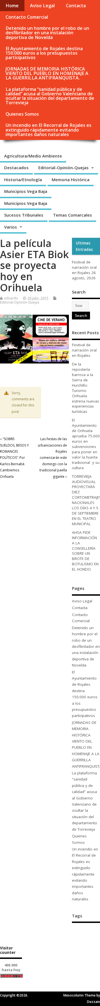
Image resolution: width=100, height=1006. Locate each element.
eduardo (11, 298)
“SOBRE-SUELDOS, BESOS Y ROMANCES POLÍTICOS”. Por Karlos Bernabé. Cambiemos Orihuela (14, 458)
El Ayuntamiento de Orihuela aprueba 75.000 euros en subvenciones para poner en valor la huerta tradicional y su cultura (86, 444)
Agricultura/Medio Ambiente (33, 156)
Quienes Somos (22, 114)
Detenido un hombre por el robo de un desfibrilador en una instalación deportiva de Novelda (47, 32)
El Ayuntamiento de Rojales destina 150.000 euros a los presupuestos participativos (44, 52)
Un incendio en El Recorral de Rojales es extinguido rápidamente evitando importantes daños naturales (48, 129)
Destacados (16, 167)
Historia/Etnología (23, 179)
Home (12, 6)
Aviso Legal (42, 6)
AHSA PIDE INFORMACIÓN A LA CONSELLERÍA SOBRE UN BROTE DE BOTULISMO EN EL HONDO (85, 551)
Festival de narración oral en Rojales (84, 267)
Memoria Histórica (70, 179)
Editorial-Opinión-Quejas (63, 167)
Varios (10, 227)
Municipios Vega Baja (25, 191)
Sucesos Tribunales (23, 215)
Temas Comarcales (72, 215)
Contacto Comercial (27, 17)
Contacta (76, 6)
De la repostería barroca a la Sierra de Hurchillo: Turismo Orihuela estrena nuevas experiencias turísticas (85, 388)
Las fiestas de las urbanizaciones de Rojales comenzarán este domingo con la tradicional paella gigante (52, 458)
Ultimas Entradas (84, 246)
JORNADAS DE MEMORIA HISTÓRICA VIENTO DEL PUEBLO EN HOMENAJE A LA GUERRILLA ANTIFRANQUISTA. (47, 73)
